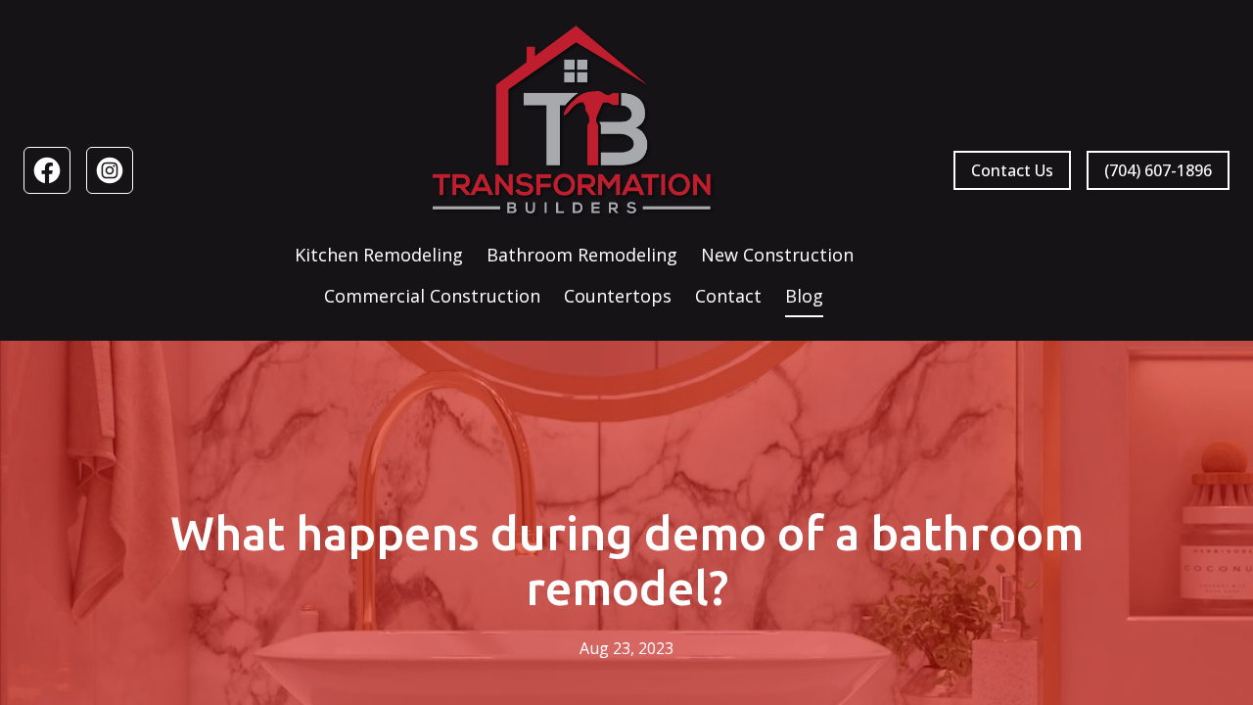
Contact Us (1012, 170)
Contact (728, 295)
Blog (804, 295)
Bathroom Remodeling (582, 254)
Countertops (618, 295)
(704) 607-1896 (1158, 170)
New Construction (777, 254)
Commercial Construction (432, 295)
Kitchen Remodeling (379, 254)
